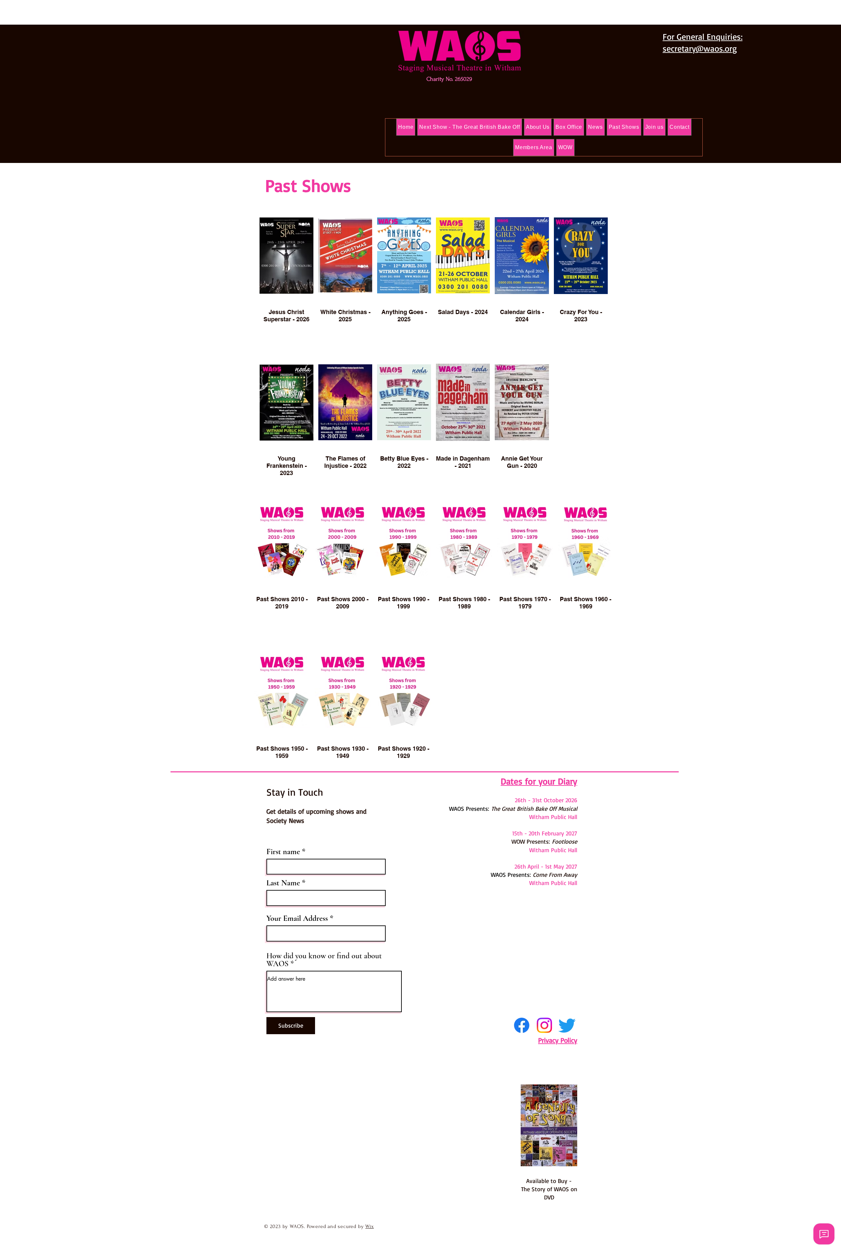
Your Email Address (297, 918)
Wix (369, 1226)
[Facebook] (521, 1025)
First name (283, 852)
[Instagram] (544, 1025)
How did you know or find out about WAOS (324, 960)
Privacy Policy (557, 1040)
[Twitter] (567, 1025)
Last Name (283, 883)
